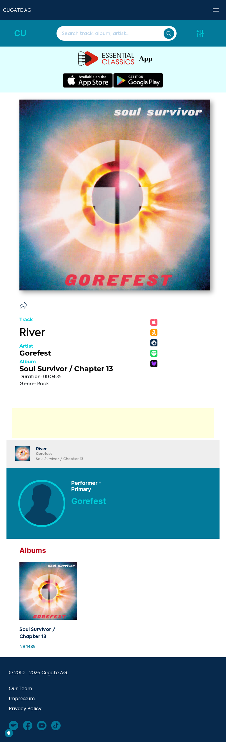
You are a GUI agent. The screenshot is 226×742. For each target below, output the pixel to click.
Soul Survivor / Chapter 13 (66, 368)
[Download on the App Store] (88, 80)
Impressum (22, 698)
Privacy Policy (25, 708)
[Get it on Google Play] (138, 80)
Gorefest (35, 353)
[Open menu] (215, 10)
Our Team (20, 688)
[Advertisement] (113, 423)
